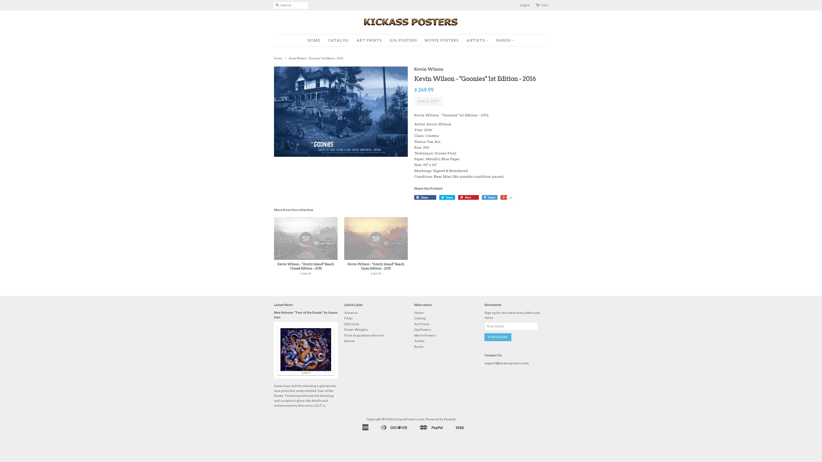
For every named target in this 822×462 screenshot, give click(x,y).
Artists (476, 40)
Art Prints (369, 40)
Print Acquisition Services (364, 335)
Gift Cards (351, 324)
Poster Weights (356, 329)
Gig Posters (403, 40)
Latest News (283, 305)
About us (351, 312)
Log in (525, 5)
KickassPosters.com (409, 419)
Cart (544, 5)
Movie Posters (442, 40)
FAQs (348, 318)
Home (313, 40)
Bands (504, 40)
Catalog (338, 40)
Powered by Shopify (441, 419)
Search (349, 341)
